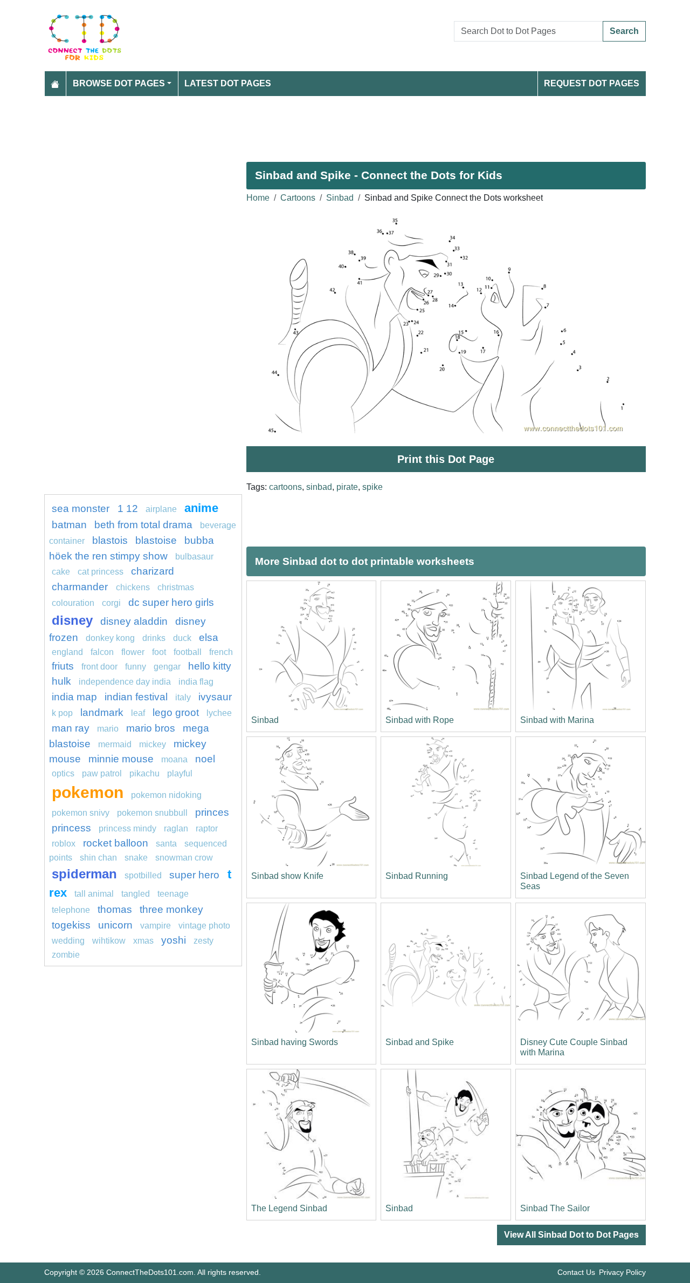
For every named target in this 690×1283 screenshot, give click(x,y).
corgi (111, 603)
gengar (167, 666)
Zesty (203, 940)
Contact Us (576, 1272)
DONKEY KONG (110, 638)
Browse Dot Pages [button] (119, 83)
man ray (70, 728)
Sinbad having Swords (294, 1042)
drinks (153, 638)
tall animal (94, 893)
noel (205, 759)
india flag (195, 681)
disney (72, 620)
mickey (152, 744)
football (188, 652)
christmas (175, 587)
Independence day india (125, 681)
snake (136, 857)
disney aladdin (134, 621)
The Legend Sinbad (289, 1208)
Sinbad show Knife (287, 876)
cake (61, 571)
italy (183, 697)
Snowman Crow (184, 857)
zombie (66, 954)
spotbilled (143, 875)
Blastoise (156, 540)
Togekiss (71, 925)
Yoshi (173, 940)
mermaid (115, 744)
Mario (108, 728)
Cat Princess (100, 571)
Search (624, 31)
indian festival (136, 696)
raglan (176, 828)
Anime (201, 508)
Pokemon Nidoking (166, 795)
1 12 (128, 508)
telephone (71, 910)
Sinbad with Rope (419, 720)
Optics (63, 773)
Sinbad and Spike (419, 1042)
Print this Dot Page (445, 459)
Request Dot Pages (591, 83)
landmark (101, 712)
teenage (173, 893)
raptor (207, 828)
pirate (347, 487)
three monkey (171, 909)
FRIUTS (63, 666)
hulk (61, 681)
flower (132, 652)
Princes (212, 812)
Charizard (152, 571)
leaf (138, 713)
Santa (166, 843)
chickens (133, 587)
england (67, 652)
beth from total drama (143, 524)
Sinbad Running (416, 876)
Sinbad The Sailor (555, 1208)
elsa (208, 637)
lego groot (176, 712)
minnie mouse (121, 759)
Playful (179, 773)
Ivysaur (215, 696)
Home (258, 197)
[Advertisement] (345, 124)
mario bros (150, 728)
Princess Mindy (127, 828)
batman (69, 524)
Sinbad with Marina (557, 720)
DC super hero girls (171, 602)
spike (372, 487)
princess (71, 828)
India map (74, 696)
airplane (161, 509)
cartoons (285, 487)
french (221, 652)
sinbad (319, 487)
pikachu (144, 773)
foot (159, 652)
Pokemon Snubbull (152, 812)
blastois (110, 540)
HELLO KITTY (209, 666)
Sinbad (340, 197)
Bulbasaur (194, 556)
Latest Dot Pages (227, 83)
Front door (99, 666)
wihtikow (109, 940)
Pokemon (87, 792)
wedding (68, 940)
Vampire (155, 925)
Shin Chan (98, 857)
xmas (143, 940)
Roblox (63, 843)
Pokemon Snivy (80, 812)
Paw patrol (102, 773)
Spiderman (84, 873)
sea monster (82, 508)
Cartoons (297, 197)
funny (135, 666)
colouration (73, 603)
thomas (115, 909)
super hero (195, 875)
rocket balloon (115, 843)
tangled (135, 893)
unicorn (115, 925)
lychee (219, 713)
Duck (182, 638)
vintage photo (204, 925)
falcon (102, 652)
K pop (62, 713)
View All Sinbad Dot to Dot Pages (571, 1234)
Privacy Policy (622, 1272)
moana (174, 759)
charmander (81, 586)
